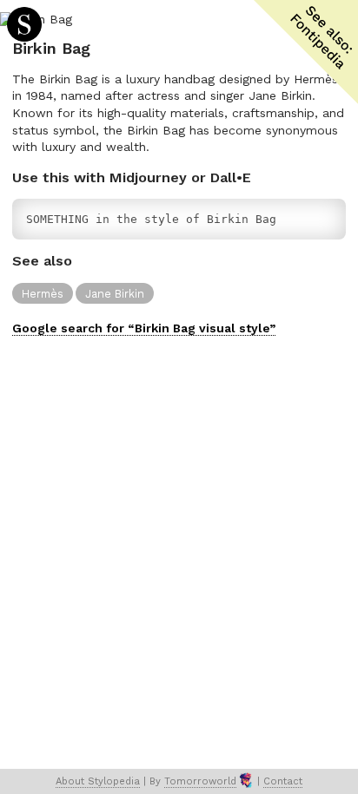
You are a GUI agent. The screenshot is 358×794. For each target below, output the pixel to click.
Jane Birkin (114, 293)
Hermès (42, 293)
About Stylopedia (98, 781)
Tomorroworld (200, 781)
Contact (282, 781)
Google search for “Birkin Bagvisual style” (143, 328)
